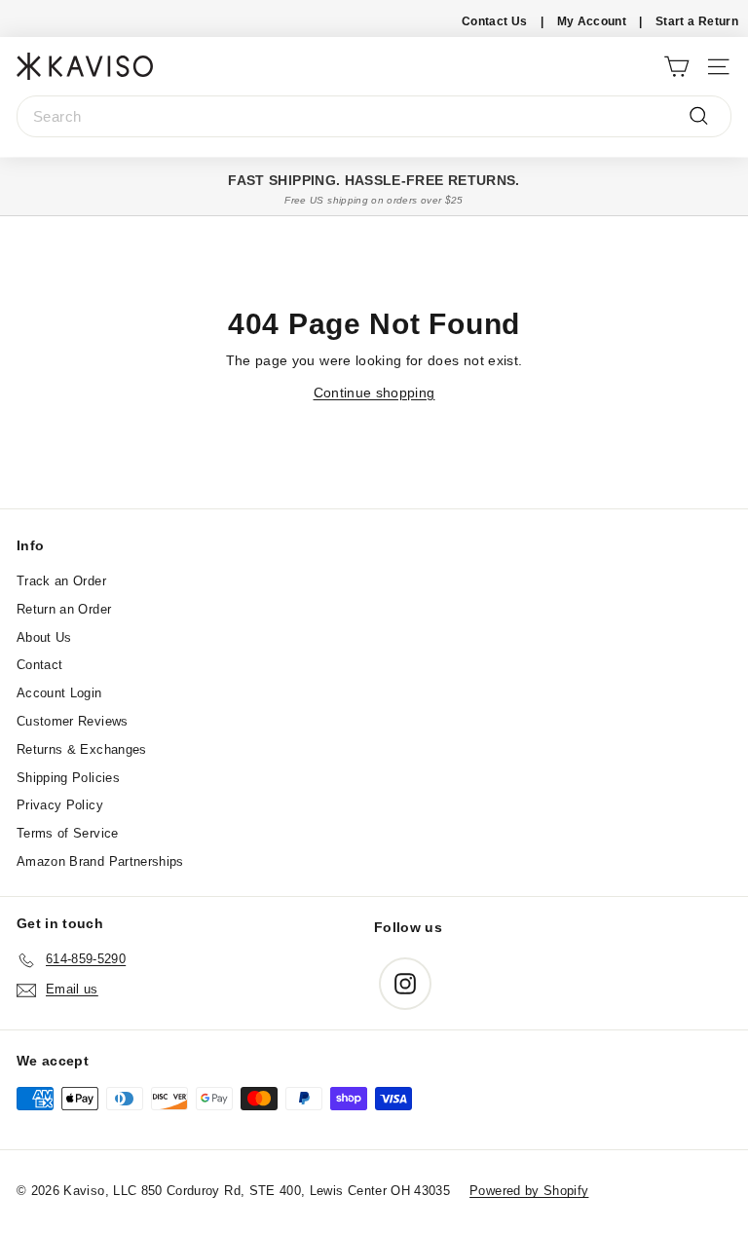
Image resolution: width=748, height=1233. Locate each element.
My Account (592, 21)
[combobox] (374, 116)
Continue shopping (374, 392)
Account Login (59, 693)
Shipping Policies (68, 777)
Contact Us (495, 21)
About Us (44, 637)
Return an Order (64, 609)
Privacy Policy (60, 805)
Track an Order (61, 581)
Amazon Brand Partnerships (100, 861)
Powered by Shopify (528, 1190)
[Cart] (676, 65)
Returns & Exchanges (82, 749)
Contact (39, 664)
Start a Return (696, 21)
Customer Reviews (73, 721)
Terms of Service (68, 833)
